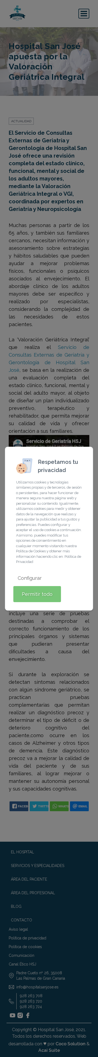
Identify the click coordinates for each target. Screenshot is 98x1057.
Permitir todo (37, 594)
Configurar (30, 578)
